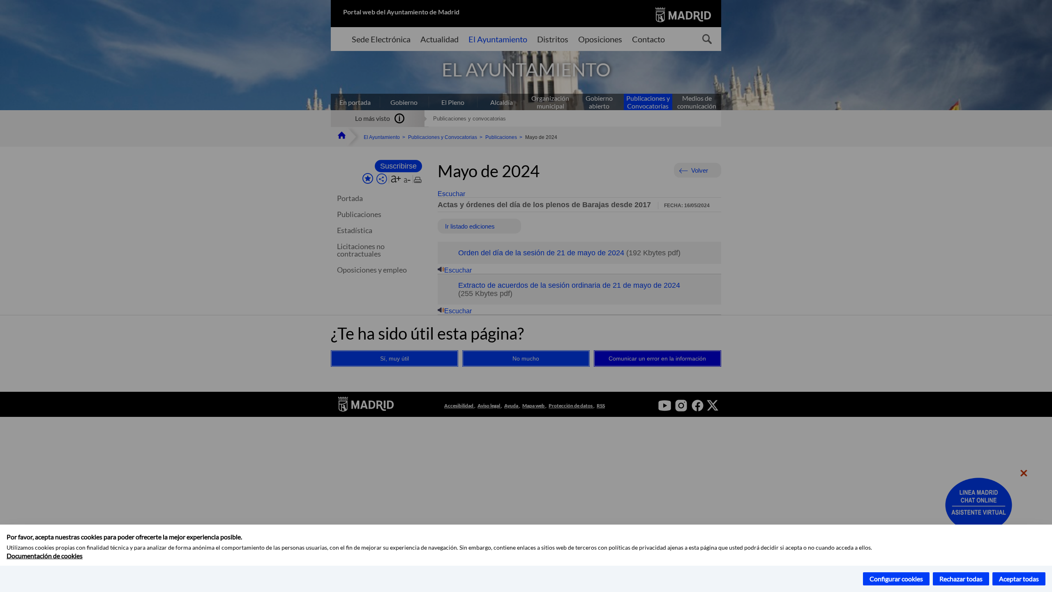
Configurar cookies (896, 579)
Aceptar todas (1019, 579)
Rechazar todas (961, 579)
